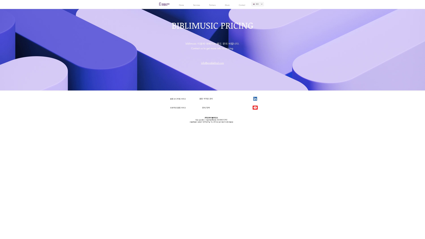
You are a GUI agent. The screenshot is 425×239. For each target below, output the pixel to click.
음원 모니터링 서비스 (178, 99)
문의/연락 (206, 108)
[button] (196, 4)
